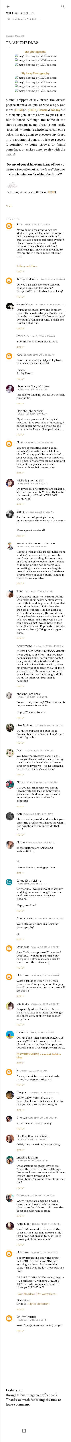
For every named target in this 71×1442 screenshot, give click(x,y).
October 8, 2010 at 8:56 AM (32, 546)
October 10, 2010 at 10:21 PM (40, 1195)
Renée (21, 336)
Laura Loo (23, 1003)
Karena (21, 354)
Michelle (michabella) (30, 480)
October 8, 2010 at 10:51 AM (49, 725)
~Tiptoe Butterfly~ (38, 1303)
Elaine (20, 1032)
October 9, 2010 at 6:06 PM (42, 1117)
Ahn (19, 814)
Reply (20, 271)
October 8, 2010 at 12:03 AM (35, 224)
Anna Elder (24, 1223)
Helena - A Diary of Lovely (33, 386)
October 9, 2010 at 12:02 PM (44, 1092)
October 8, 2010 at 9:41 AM (39, 591)
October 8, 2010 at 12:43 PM (38, 814)
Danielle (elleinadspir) (30, 411)
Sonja (20, 1195)
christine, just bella (28, 694)
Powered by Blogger (38, 1430)
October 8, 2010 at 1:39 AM (41, 354)
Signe (20, 511)
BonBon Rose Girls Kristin (33, 1136)
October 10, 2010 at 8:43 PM (33, 1160)
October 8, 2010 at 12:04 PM (42, 782)
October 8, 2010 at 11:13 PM (45, 1004)
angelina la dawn (27, 1157)
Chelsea (22, 1117)
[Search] (63, 5)
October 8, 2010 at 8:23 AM (39, 511)
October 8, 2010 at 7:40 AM (33, 483)
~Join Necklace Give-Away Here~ (37, 1294)
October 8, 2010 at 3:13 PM (32, 883)
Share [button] (9, 206)
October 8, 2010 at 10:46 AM (33, 697)
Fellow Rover (25, 304)
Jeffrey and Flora (27, 266)
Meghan (22, 1092)
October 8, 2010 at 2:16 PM (40, 842)
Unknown (23, 947)
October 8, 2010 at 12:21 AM (50, 279)
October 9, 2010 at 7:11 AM (33, 1070)
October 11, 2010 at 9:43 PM (32, 1319)
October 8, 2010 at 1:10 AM (41, 336)
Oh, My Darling (26, 1316)
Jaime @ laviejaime (29, 880)
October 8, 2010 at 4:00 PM (48, 918)
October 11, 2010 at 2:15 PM (44, 1252)
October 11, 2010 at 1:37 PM (46, 1224)
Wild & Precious (20, 13)
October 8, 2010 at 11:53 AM (39, 750)
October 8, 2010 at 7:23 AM (32, 414)
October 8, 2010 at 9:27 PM (44, 947)
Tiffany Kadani (25, 279)
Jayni (20, 750)
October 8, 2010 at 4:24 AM (32, 389)
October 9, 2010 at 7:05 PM (32, 1139)
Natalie (21, 782)
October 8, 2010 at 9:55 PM (44, 975)
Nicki (20, 442)
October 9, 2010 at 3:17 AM (40, 1032)
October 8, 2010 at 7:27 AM (38, 442)
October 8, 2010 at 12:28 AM (49, 304)
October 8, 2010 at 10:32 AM (49, 646)
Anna (20, 591)
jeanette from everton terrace (36, 543)
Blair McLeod (25, 725)
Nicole (21, 842)
